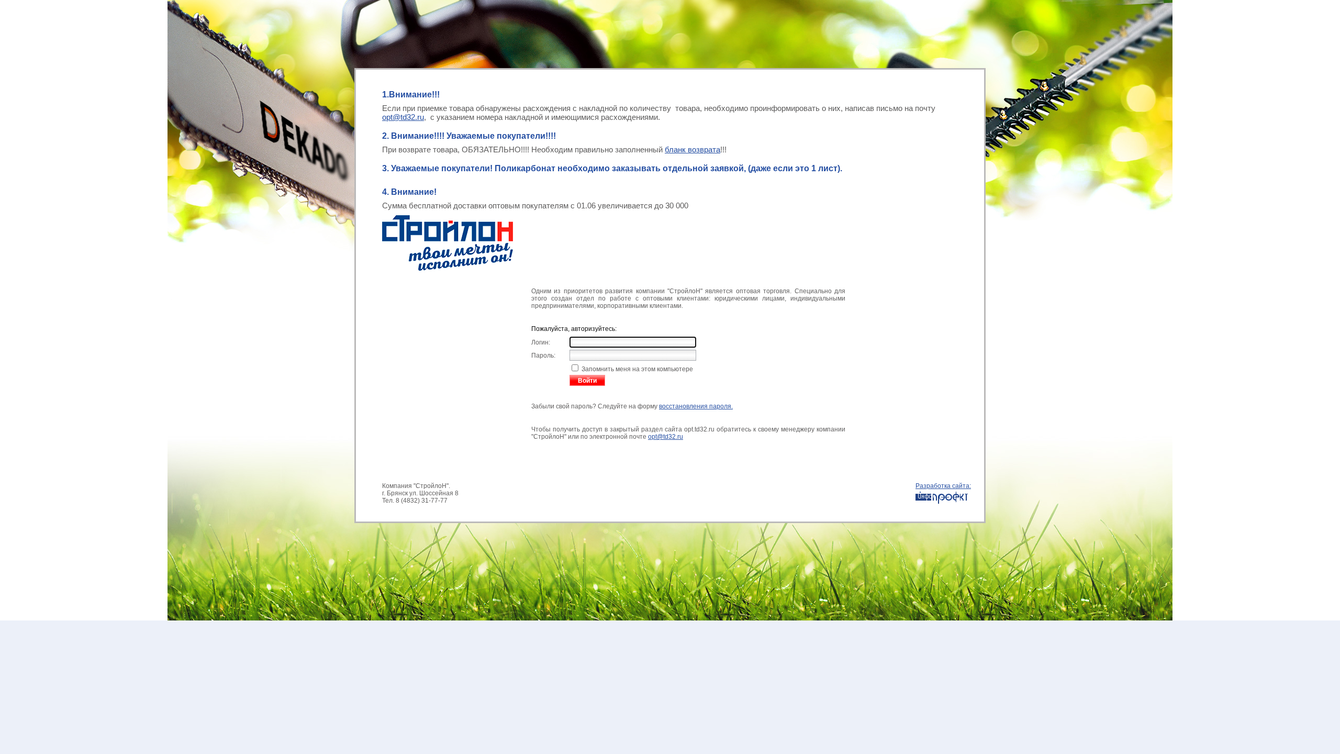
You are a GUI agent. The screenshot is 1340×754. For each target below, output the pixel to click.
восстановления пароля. (696, 406)
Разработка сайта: (943, 486)
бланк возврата (692, 149)
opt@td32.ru (403, 117)
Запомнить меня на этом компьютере (636, 369)
